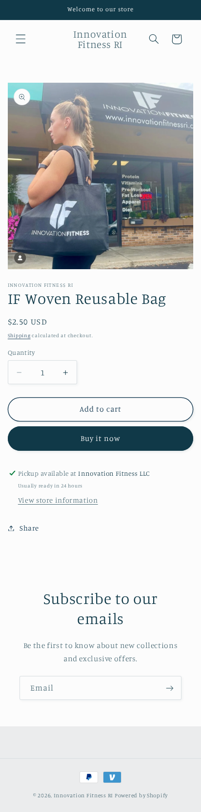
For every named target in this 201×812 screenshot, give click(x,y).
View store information (58, 500)
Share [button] (29, 528)
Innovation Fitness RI (83, 795)
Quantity (21, 352)
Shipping (19, 335)
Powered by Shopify (141, 795)
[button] (20, 39)
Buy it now (100, 438)
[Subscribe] (170, 688)
